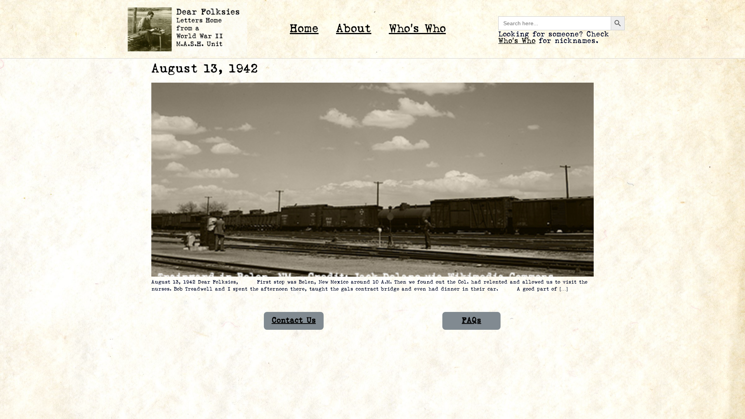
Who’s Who (417, 29)
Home (304, 29)
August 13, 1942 (204, 68)
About (353, 29)
